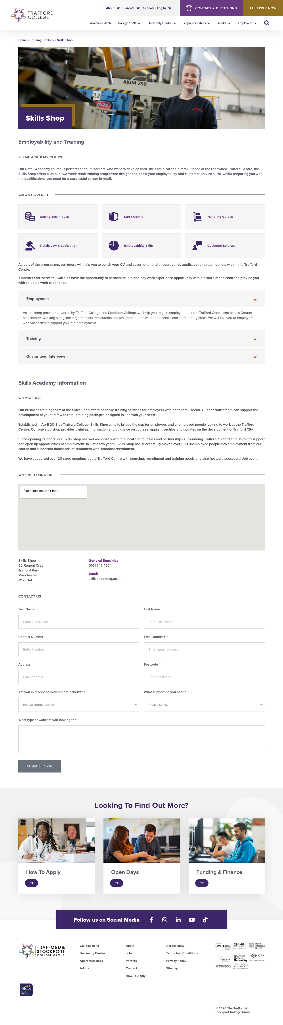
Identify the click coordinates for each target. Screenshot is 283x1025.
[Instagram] (165, 919)
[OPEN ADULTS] (229, 23)
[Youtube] (192, 919)
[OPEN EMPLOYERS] (255, 23)
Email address (155, 637)
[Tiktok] (205, 919)
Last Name (152, 609)
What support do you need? (165, 692)
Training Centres (42, 40)
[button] (141, 298)
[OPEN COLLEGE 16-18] (139, 23)
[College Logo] (34, 15)
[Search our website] (267, 23)
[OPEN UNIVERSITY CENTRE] (174, 23)
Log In (161, 8)
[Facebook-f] (151, 919)
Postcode (151, 665)
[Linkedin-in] (178, 919)
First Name (26, 609)
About (110, 8)
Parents (128, 8)
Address (24, 665)
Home (22, 40)
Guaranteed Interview (45, 356)
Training (33, 338)
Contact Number (30, 637)
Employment (37, 299)
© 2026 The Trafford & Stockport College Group (233, 1010)
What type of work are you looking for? (47, 720)
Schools (148, 8)
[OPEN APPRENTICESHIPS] (208, 23)
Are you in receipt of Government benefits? (51, 692)
